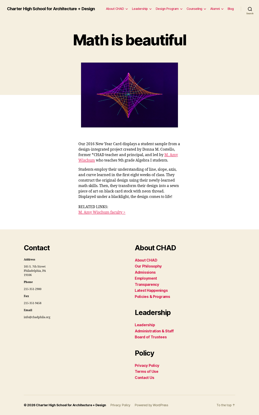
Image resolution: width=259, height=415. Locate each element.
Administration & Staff (154, 331)
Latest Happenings (151, 290)
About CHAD (115, 9)
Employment (146, 278)
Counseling (194, 9)
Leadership (140, 9)
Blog (231, 9)
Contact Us (144, 377)
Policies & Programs (152, 296)
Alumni (215, 9)
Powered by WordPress (151, 405)
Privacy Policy (147, 365)
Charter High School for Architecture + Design (51, 9)
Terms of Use (146, 371)
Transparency (147, 284)
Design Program (167, 9)
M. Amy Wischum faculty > (101, 212)
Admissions (145, 272)
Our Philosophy (148, 266)
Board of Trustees (151, 337)
